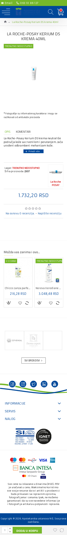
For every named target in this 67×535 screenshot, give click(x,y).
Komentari (23, 132)
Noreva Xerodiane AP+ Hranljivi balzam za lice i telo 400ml (18, 288)
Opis (7, 132)
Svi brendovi (32, 360)
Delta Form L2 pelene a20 (49, 288)
